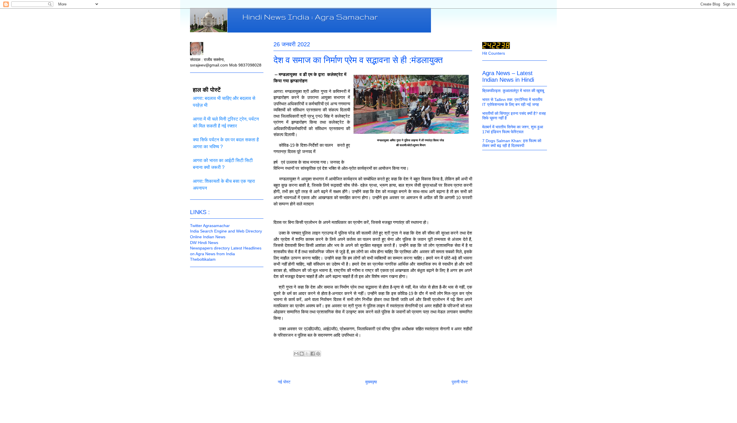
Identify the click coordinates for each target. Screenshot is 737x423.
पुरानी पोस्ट (460, 382)
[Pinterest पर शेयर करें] (318, 354)
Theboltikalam (203, 259)
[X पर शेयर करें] (307, 354)
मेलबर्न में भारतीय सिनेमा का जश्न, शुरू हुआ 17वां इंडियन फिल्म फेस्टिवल (512, 129)
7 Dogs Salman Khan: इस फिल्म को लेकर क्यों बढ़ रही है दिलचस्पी (511, 143)
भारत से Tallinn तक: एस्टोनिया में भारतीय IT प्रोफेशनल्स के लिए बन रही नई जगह (512, 102)
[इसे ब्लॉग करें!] (302, 354)
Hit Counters (493, 53)
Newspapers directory (210, 248)
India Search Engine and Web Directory (226, 231)
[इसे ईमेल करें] (296, 354)
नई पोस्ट (284, 382)
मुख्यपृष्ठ (371, 382)
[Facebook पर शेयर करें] (313, 354)
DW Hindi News (204, 242)
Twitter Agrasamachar (210, 225)
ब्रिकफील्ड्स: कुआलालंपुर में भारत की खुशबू (513, 90)
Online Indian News (207, 237)
